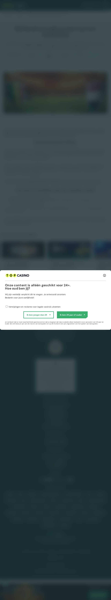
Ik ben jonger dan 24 (37, 315)
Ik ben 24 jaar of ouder (71, 315)
